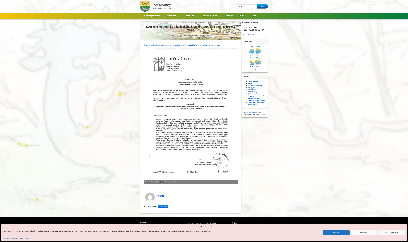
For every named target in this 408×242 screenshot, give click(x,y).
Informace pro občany (151, 16)
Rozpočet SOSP (252, 93)
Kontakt (26, 238)
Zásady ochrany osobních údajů (13, 238)
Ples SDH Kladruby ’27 (256, 30)
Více (255, 69)
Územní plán (251, 87)
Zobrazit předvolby (391, 233)
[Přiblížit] (165, 182)
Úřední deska (252, 89)
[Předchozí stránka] (145, 182)
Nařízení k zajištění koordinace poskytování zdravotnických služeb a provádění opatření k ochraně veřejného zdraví (182, 45)
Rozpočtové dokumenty (251, 112)
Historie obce (171, 16)
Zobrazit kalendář (248, 34)
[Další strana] (149, 182)
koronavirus (162, 206)
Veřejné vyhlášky (253, 81)
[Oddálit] (162, 182)
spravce (160, 196)
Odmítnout (364, 233)
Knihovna (229, 16)
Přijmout (336, 233)
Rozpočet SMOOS (253, 91)
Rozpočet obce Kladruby (255, 85)
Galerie (241, 16)
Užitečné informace (210, 16)
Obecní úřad (189, 16)
